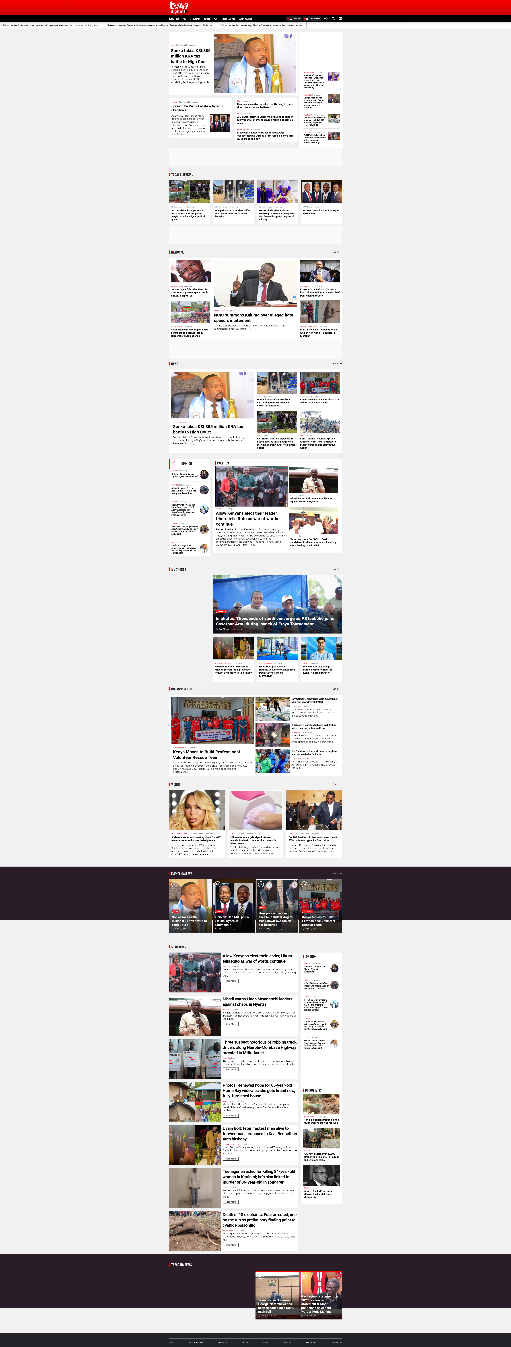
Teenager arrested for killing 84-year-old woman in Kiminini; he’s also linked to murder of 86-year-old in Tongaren (259, 1177)
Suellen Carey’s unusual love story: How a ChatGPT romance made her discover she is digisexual (196, 839)
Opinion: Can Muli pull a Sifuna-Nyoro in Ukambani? (184, 475)
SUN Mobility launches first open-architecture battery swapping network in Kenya (315, 139)
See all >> (337, 252)
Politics (186, 18)
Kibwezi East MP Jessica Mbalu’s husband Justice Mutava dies (318, 1194)
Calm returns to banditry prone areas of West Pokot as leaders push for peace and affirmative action (318, 443)
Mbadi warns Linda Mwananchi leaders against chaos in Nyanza (312, 500)
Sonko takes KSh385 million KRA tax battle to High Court (191, 56)
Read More (231, 981)
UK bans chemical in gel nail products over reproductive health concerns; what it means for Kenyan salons (253, 840)
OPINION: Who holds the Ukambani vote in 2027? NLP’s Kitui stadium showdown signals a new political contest (183, 509)
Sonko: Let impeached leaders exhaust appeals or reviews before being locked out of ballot (184, 549)
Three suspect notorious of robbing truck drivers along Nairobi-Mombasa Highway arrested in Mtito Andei (259, 1047)
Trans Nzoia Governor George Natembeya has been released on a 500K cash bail (276, 1306)
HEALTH (207, 18)
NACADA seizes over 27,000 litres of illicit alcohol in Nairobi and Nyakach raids (321, 1156)
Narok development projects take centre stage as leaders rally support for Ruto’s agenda (189, 332)
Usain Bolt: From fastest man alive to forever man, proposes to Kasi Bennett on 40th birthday (233, 669)
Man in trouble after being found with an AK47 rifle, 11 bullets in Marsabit (318, 332)
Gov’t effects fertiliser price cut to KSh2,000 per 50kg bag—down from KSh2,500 (315, 121)
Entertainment (229, 18)
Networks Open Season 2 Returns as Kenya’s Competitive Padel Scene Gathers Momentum (277, 671)
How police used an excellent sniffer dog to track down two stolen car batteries (265, 106)
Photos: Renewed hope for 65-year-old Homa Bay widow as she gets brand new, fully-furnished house (259, 1090)
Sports (216, 18)
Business (197, 18)
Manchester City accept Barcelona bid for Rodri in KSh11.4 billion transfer (317, 669)
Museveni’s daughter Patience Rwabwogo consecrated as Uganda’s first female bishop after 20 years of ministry (265, 135)
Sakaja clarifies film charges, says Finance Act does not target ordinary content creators (314, 102)
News (178, 18)
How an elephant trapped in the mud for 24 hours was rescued (321, 1121)
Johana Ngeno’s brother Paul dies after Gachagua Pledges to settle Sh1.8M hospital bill (190, 292)
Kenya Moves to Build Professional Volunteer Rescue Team (319, 401)
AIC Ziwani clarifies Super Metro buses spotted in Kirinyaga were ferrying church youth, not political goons (265, 119)
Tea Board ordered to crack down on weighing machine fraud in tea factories (314, 752)
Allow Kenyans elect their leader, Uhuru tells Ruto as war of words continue (183, 490)
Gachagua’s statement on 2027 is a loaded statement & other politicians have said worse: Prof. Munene (319, 1304)
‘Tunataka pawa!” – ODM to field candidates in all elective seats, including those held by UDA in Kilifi (313, 542)
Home (171, 18)
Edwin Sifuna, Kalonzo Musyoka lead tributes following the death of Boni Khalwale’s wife (320, 292)
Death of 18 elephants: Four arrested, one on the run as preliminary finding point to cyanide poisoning (259, 1220)
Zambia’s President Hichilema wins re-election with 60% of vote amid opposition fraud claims (313, 839)
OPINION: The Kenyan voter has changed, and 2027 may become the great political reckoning (184, 530)
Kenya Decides (245, 18)
